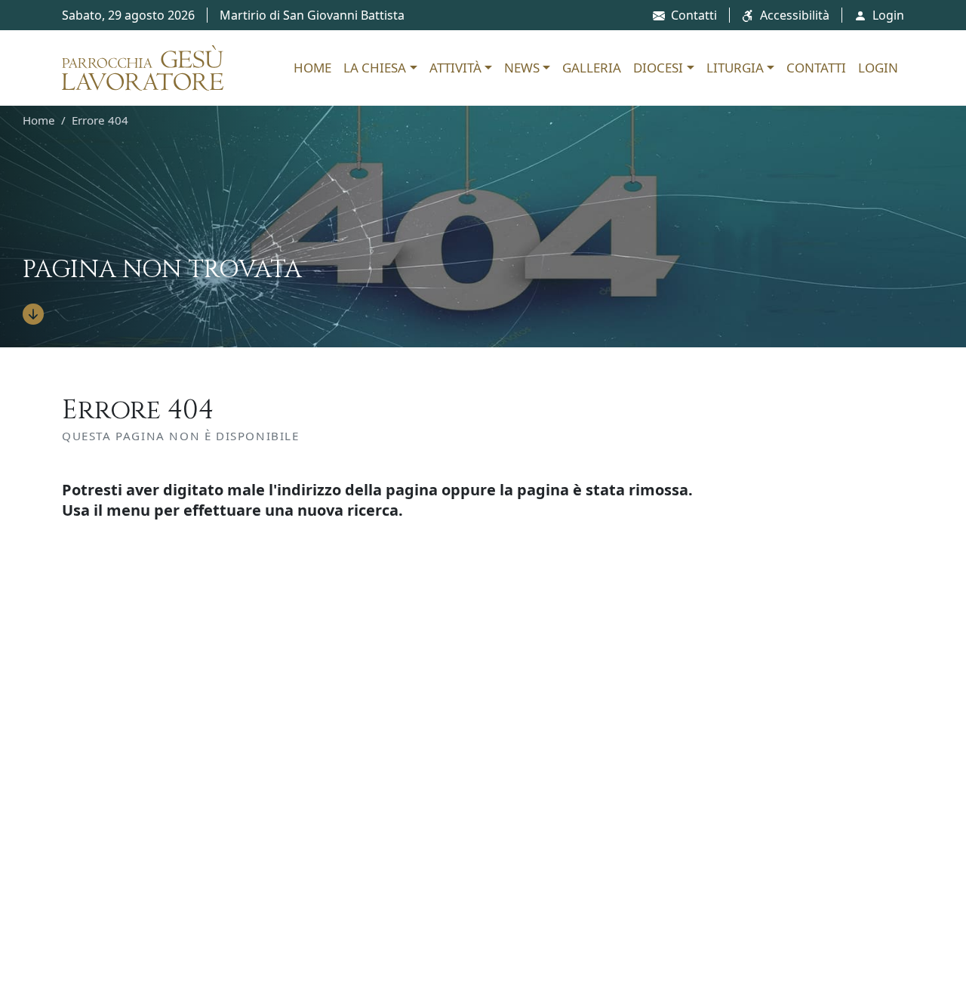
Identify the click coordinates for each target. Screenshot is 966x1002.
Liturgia (735, 67)
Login (888, 15)
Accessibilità (794, 15)
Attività (455, 67)
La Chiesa (374, 67)
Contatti (694, 15)
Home (312, 67)
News (522, 67)
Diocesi (658, 67)
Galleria (591, 67)
